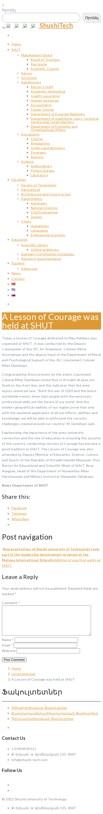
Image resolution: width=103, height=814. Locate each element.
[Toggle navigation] (4, 27)
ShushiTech (55, 25)
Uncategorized (23, 674)
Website (9, 651)
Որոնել (9, 10)
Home (16, 668)
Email (7, 645)
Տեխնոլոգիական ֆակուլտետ (39, 708)
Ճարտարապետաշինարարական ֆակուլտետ (54, 713)
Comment (11, 603)
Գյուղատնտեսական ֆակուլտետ (42, 719)
